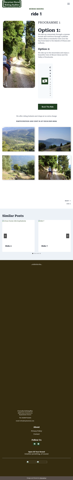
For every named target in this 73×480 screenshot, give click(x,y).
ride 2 (8, 246)
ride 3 (68, 202)
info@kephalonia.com (27, 421)
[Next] (67, 236)
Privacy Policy (36, 431)
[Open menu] (68, 4)
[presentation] (18, 231)
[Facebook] (34, 443)
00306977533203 (26, 417)
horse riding (36, 9)
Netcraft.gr (43, 478)
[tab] (32, 253)
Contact (36, 434)
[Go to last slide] (5, 236)
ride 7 (44, 246)
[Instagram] (38, 443)
